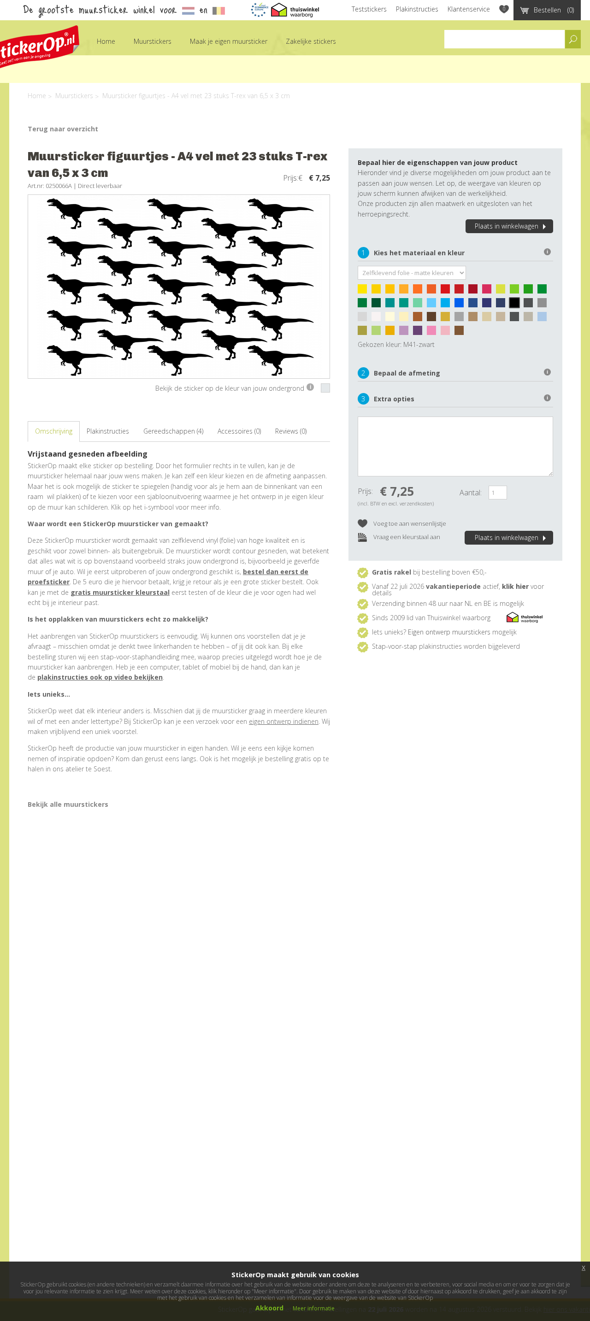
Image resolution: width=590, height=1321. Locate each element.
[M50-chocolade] (434, 319)
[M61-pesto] (365, 333)
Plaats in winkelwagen (506, 226)
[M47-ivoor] (392, 319)
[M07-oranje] (420, 291)
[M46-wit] (378, 319)
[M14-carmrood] (475, 291)
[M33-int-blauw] (475, 305)
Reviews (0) (291, 431)
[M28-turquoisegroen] (406, 305)
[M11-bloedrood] (461, 291)
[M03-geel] (392, 291)
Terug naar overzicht (63, 128)
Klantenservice (469, 9)
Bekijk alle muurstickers (68, 804)
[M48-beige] (406, 319)
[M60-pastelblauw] (544, 319)
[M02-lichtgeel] (378, 291)
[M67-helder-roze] (434, 333)
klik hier (515, 586)
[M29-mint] (420, 305)
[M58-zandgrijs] (530, 319)
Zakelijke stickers (311, 41)
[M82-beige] (489, 319)
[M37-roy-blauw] (489, 305)
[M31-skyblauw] (447, 305)
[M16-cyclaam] (489, 291)
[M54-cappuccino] (475, 319)
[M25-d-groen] (378, 305)
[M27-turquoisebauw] (392, 305)
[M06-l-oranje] (406, 291)
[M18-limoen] (517, 291)
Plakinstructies (417, 9)
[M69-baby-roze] (447, 333)
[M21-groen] (544, 291)
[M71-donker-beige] (503, 319)
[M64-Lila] (406, 333)
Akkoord (269, 1307)
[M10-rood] (447, 291)
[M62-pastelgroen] (378, 333)
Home (106, 41)
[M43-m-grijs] (544, 305)
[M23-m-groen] (365, 305)
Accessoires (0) (239, 431)
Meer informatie (314, 1308)
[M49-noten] (420, 319)
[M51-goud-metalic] (447, 319)
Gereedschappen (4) (173, 431)
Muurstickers (152, 41)
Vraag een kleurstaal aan (406, 537)
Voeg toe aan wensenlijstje (409, 523)
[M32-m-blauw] (461, 305)
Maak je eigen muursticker (228, 41)
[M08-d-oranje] (434, 291)
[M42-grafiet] (530, 305)
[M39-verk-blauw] (503, 305)
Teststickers (369, 9)
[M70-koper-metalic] (461, 333)
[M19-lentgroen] (530, 291)
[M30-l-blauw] (434, 305)
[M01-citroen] (365, 291)
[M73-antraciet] (517, 319)
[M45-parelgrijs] (365, 319)
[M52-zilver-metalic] (461, 319)
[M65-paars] (420, 333)
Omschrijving (53, 431)
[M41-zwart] (517, 305)
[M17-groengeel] (503, 291)
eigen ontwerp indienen (284, 721)
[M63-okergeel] (392, 333)
